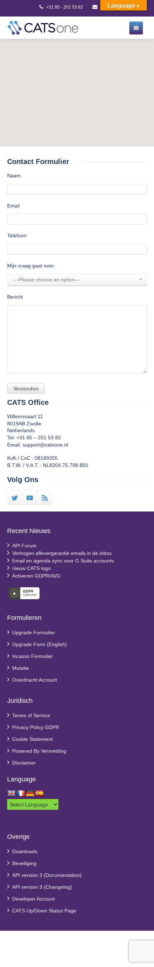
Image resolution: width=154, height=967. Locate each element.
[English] (11, 793)
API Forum (24, 545)
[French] (20, 793)
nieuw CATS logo (31, 568)
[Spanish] (39, 793)
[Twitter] (15, 498)
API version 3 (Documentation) (47, 875)
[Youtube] (30, 498)
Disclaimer (24, 763)
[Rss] (45, 498)
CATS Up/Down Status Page (44, 911)
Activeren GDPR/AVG (36, 576)
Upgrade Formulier (33, 632)
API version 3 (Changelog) (42, 887)
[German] (30, 793)
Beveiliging (24, 863)
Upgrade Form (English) (39, 644)
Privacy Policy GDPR (35, 727)
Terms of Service (31, 715)
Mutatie (20, 668)
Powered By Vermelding (39, 751)
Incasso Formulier (32, 656)
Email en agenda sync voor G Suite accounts (63, 561)
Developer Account (33, 899)
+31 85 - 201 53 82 (64, 7)
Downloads (24, 851)
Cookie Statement (32, 739)
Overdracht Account (34, 680)
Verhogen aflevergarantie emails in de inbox (62, 553)
